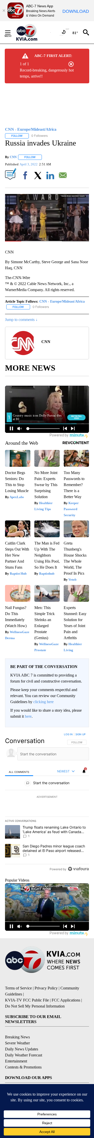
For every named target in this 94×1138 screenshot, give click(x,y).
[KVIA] (32, 32)
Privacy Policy (46, 988)
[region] (47, 802)
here (28, 716)
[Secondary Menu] (11, 32)
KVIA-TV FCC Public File (27, 1000)
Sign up (80, 734)
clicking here (43, 702)
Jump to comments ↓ (21, 319)
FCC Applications (66, 1000)
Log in (68, 734)
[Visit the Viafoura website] (78, 869)
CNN (13, 157)
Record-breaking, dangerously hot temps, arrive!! (47, 73)
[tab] (19, 771)
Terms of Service (18, 988)
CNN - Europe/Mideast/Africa (62, 301)
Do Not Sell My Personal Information (35, 1006)
